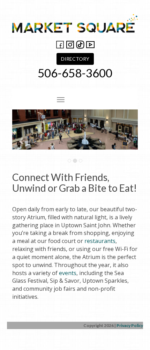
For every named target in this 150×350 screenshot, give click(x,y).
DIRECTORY (75, 59)
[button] (21, 137)
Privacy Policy (130, 325)
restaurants (99, 241)
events (67, 273)
